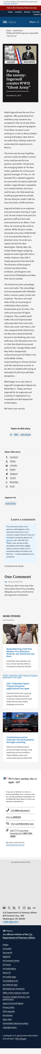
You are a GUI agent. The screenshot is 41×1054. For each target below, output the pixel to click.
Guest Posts (10, 503)
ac (11, 434)
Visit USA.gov (20, 1038)
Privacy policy (8, 1007)
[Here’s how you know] (20, 2)
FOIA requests (9, 1011)
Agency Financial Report (13, 1003)
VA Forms (7, 964)
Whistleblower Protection (14, 988)
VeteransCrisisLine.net (15, 845)
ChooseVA (7, 948)
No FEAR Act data (10, 984)
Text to (13, 817)
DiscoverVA (7, 952)
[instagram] (24, 907)
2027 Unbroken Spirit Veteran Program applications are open (17, 686)
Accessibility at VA (10, 980)
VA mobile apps (9, 976)
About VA (7, 972)
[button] (20, 7)
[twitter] (9, 907)
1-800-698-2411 (10, 922)
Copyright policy (10, 1027)
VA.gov (5, 944)
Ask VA (8, 540)
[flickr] (34, 907)
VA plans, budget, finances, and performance (16, 998)
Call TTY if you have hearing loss (21, 833)
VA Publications (9, 968)
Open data (7, 1019)
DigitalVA (6, 956)
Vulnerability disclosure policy (15, 1023)
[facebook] (19, 907)
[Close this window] (38, 772)
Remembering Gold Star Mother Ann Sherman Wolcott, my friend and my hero (20, 652)
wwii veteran (25, 434)
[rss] (14, 907)
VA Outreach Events (11, 960)
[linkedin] (29, 907)
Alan (6, 582)
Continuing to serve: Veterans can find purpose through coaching (20, 740)
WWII (16, 434)
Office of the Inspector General (16, 992)
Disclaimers (8, 1015)
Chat (22, 824)
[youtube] (4, 907)
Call (20, 810)
